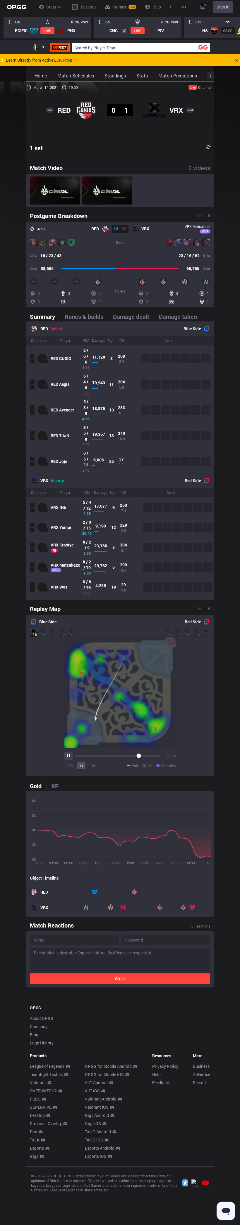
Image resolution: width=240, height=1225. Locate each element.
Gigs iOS (93, 1123)
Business (201, 1066)
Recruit (199, 1082)
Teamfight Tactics (46, 1074)
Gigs (34, 1156)
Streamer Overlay (46, 1123)
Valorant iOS (97, 1107)
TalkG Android (98, 1131)
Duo (33, 1131)
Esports (37, 1148)
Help (156, 1074)
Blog (34, 1034)
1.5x (92, 765)
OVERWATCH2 (43, 1090)
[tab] (45, 316)
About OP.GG (42, 1018)
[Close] (236, 60)
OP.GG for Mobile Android (108, 1066)
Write (120, 978)
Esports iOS (96, 1156)
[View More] (184, 7)
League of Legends (47, 1066)
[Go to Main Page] (16, 7)
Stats (51, 7)
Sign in (223, 7)
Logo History (42, 1043)
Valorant (38, 1082)
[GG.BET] (60, 47)
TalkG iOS (94, 1140)
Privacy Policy (165, 1066)
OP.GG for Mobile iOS (104, 1074)
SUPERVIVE (41, 1107)
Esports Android (99, 1148)
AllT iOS (92, 1090)
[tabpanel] (120, 461)
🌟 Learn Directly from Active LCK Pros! (36, 60)
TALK (35, 1140)
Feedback (161, 1082)
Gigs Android (97, 1115)
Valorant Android (100, 1099)
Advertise (201, 1074)
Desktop (37, 1115)
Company (38, 1026)
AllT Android (96, 1082)
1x (81, 765)
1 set (36, 148)
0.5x (70, 765)
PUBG (35, 1099)
